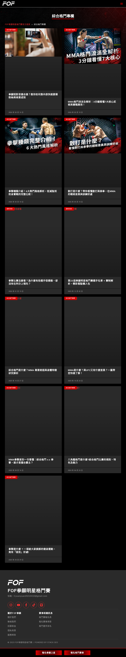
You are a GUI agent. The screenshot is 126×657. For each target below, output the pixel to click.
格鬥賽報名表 (45, 617)
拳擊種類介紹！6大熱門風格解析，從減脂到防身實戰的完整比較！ (33, 193)
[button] (121, 4)
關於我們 (12, 617)
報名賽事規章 (45, 621)
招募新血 (12, 626)
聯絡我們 (12, 621)
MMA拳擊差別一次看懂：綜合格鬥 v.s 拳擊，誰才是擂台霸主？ (31, 461)
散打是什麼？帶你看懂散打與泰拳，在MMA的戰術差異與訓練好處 (92, 193)
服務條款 (12, 635)
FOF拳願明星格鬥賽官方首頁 (17, 24)
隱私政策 (12, 630)
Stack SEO (52, 642)
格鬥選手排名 (45, 626)
